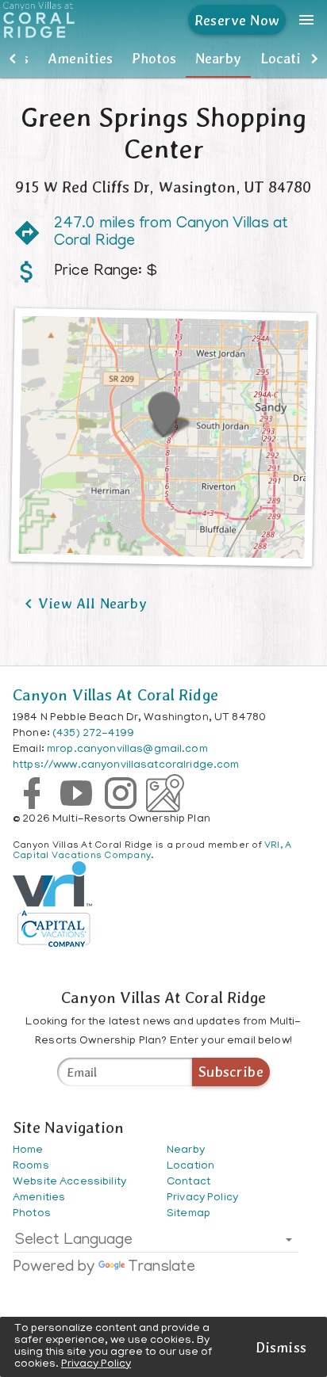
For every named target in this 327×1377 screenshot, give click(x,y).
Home (28, 1151)
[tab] (80, 59)
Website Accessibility (69, 1182)
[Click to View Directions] (163, 437)
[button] (12, 59)
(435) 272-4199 (93, 734)
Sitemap (188, 1214)
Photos (154, 58)
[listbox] (155, 1244)
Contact (188, 1182)
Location (288, 58)
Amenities (80, 58)
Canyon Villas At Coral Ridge (115, 694)
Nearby (218, 58)
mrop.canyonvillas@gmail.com (127, 750)
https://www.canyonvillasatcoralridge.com (126, 766)
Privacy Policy (96, 1365)
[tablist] (163, 59)
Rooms (31, 1167)
